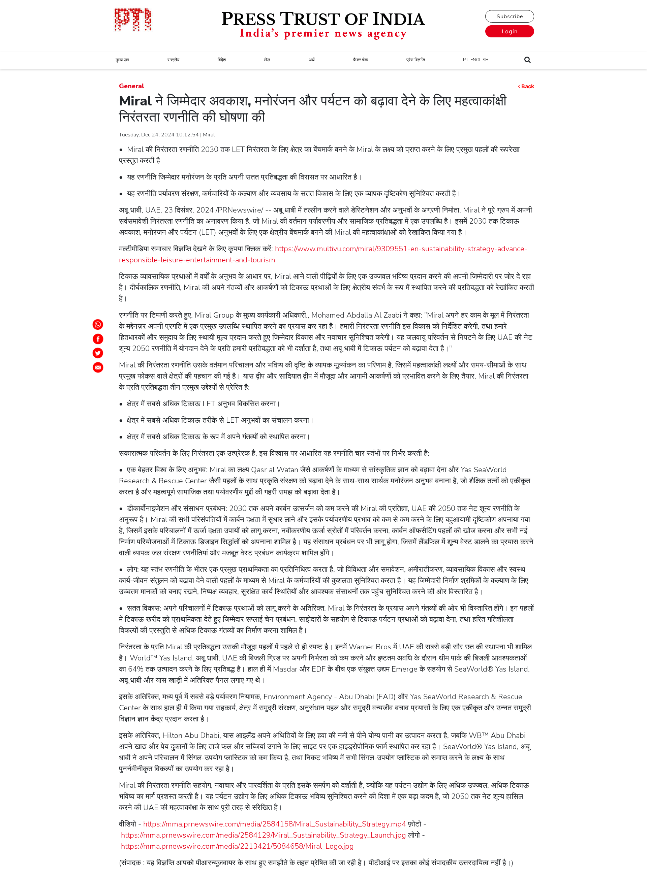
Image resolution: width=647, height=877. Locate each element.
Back (527, 86)
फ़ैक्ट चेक (360, 60)
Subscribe (510, 16)
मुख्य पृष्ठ (122, 60)
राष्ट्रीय (173, 60)
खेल (267, 60)
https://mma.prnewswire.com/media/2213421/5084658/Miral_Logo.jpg (237, 846)
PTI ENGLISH (476, 60)
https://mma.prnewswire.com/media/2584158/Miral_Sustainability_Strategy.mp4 (274, 824)
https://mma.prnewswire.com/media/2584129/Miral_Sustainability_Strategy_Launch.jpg (263, 835)
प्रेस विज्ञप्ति (415, 60)
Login (510, 31)
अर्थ (312, 60)
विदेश (222, 60)
